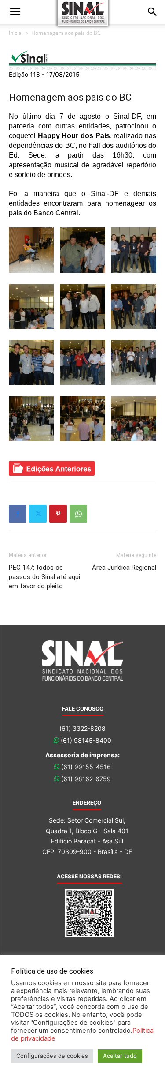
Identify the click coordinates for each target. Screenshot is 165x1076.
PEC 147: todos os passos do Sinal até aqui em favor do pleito (44, 577)
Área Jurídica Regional (124, 568)
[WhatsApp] (78, 514)
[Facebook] (17, 514)
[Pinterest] (58, 514)
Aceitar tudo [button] (120, 1055)
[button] (15, 12)
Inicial (16, 33)
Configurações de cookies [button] (52, 1055)
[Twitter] (38, 514)
